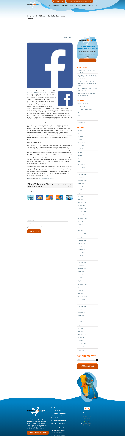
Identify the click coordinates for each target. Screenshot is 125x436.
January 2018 (81, 299)
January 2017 (81, 337)
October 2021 (81, 265)
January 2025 (81, 168)
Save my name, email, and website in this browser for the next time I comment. (49, 227)
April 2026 (80, 133)
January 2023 (81, 237)
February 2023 (82, 234)
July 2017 (80, 318)
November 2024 (82, 174)
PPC (79, 112)
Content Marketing (83, 103)
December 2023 (82, 208)
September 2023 (82, 218)
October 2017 (81, 309)
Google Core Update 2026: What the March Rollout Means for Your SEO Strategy (87, 83)
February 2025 (82, 164)
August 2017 (81, 315)
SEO (79, 115)
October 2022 (81, 246)
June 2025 (80, 152)
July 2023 (80, 224)
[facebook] (85, 408)
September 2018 (82, 296)
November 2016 (82, 343)
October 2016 (81, 347)
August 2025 (81, 145)
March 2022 (81, 259)
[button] (96, 5)
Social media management (34, 92)
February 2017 (82, 334)
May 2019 (80, 293)
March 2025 (81, 161)
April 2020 (80, 287)
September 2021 (82, 268)
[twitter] (88, 408)
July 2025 (80, 149)
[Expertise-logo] (87, 423)
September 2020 (82, 284)
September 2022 (82, 249)
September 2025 (82, 142)
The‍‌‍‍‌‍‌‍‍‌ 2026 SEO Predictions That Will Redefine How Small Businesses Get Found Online (87, 76)
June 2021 (80, 277)
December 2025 (82, 136)
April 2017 (80, 328)
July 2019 (80, 290)
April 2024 (80, 196)
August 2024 (81, 183)
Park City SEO (47, 92)
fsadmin (29, 178)
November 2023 (82, 211)
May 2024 (80, 193)
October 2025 (81, 139)
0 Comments (52, 178)
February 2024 (82, 202)
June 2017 (80, 322)
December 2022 (82, 240)
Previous (65, 37)
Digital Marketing (82, 106)
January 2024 (81, 205)
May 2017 (80, 325)
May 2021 (80, 281)
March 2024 (81, 199)
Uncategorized (82, 122)
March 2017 (81, 331)
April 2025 (80, 158)
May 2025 (80, 155)
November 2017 (82, 306)
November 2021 (82, 262)
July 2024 (80, 186)
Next (70, 37)
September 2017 (82, 312)
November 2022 (82, 243)
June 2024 (80, 190)
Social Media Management (44, 178)
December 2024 (82, 171)
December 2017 (82, 303)
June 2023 (80, 227)
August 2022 (81, 252)
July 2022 (80, 256)
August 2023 (81, 221)
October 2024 (81, 177)
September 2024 (82, 180)
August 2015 (81, 350)
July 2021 (80, 274)
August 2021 (81, 271)
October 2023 (81, 215)
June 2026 (80, 130)
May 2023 (80, 230)
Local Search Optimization (85, 109)
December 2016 (82, 340)
